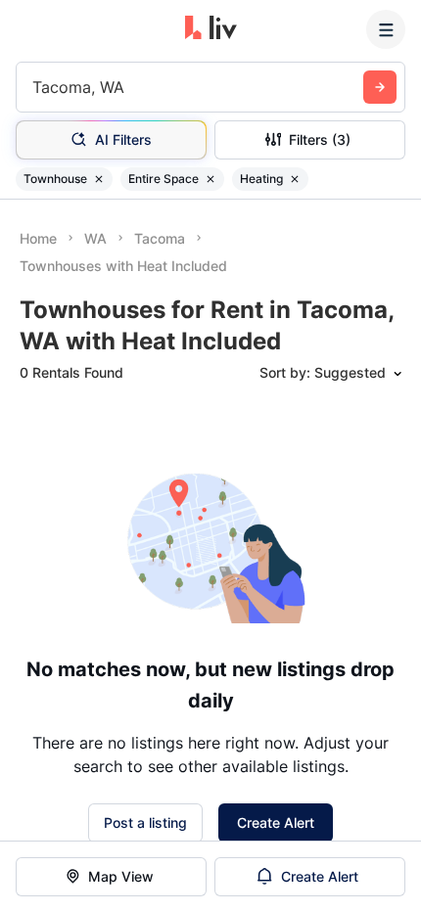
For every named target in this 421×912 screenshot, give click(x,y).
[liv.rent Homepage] (211, 29)
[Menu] (385, 29)
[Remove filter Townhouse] (99, 179)
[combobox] (34, 87)
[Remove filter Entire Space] (210, 179)
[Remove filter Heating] (294, 179)
